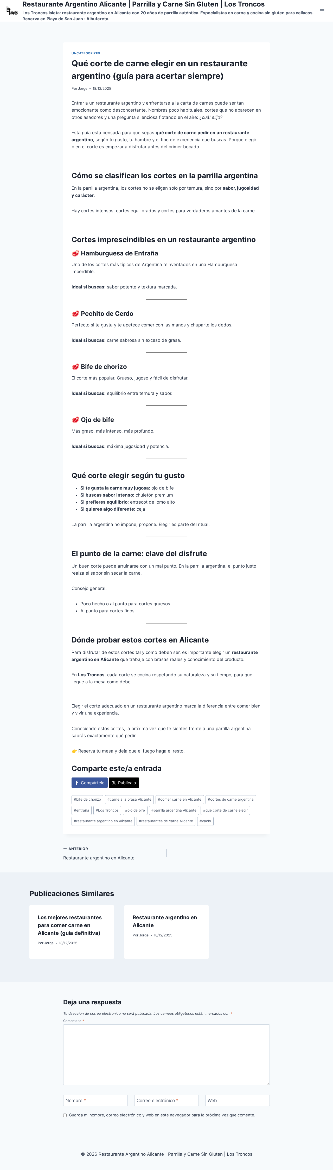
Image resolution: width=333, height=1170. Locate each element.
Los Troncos (107, 810)
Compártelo (93, 782)
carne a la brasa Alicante (129, 799)
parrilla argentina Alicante (173, 810)
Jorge (82, 88)
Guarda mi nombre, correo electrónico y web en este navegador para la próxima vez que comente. (162, 1115)
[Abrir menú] (322, 11)
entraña (81, 810)
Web (212, 1100)
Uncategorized (86, 53)
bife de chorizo (87, 799)
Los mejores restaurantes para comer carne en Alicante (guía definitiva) (70, 925)
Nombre (76, 1100)
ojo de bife (135, 810)
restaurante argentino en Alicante (103, 821)
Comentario (73, 1021)
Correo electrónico (157, 1100)
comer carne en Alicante (179, 799)
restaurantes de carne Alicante (166, 821)
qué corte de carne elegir (225, 810)
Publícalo (127, 782)
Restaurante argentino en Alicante (99, 853)
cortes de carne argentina (231, 799)
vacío (205, 821)
